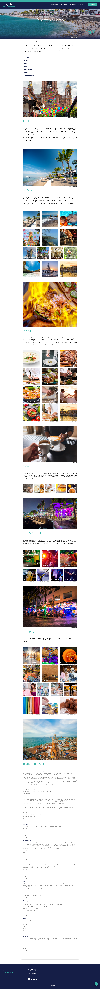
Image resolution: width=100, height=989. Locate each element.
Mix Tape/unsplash (33, 696)
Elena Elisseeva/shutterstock (59, 259)
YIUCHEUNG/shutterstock (36, 664)
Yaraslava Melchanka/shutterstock (72, 714)
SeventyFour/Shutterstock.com (53, 421)
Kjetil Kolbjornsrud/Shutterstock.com (49, 493)
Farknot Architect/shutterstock (72, 462)
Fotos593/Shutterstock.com (73, 493)
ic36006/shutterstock (33, 581)
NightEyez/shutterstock (55, 664)
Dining (26, 63)
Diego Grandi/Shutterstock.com (44, 259)
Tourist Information (29, 75)
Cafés (25, 66)
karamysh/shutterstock (73, 529)
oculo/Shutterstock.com (73, 421)
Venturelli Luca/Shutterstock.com (72, 696)
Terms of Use (53, 985)
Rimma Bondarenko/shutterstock (28, 493)
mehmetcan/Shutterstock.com (72, 664)
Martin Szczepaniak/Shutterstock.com (34, 682)
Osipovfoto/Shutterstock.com (54, 682)
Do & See (26, 60)
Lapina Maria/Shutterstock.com (35, 403)
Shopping (26, 72)
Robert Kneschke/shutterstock (72, 682)
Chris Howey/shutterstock (73, 186)
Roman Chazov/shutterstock (72, 385)
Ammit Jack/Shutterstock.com (72, 259)
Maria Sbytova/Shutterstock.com (58, 696)
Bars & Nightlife (28, 69)
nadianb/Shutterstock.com (36, 421)
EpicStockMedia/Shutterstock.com (72, 403)
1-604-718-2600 (32, 973)
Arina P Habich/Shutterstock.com (53, 403)
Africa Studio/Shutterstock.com (72, 581)
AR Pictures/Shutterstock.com (35, 714)
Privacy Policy (46, 985)
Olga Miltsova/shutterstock (62, 493)
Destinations (27, 42)
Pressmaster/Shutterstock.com (35, 567)
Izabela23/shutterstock (75, 37)
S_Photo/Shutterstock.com (40, 493)
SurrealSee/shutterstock (54, 385)
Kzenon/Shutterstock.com (36, 385)
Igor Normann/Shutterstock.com (44, 581)
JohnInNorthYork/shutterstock (72, 117)
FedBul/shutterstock (33, 259)
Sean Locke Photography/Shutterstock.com (70, 567)
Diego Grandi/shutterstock (73, 627)
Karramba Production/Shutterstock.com (52, 714)
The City (26, 57)
